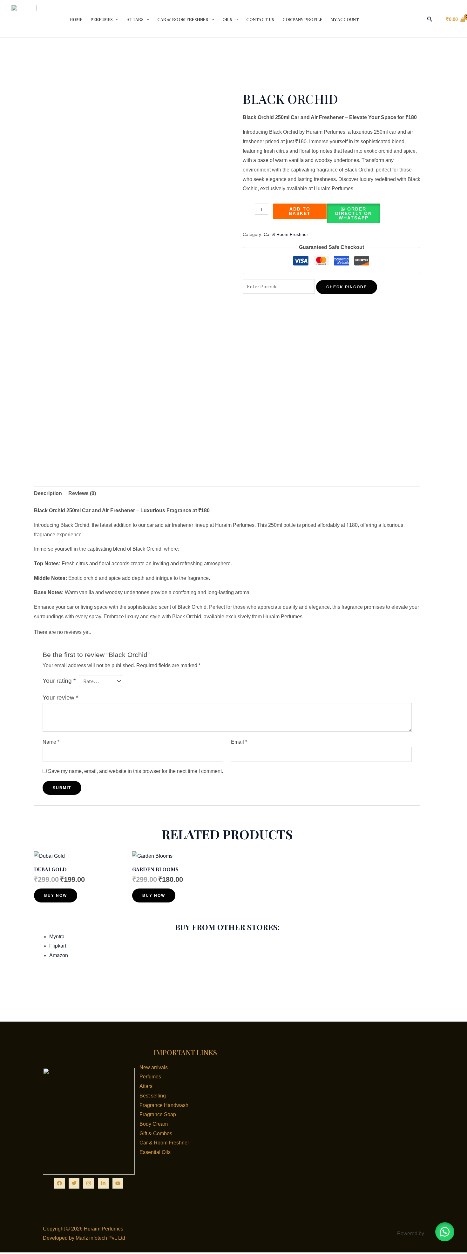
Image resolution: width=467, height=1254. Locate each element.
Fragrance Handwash (163, 1105)
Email (239, 742)
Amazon (58, 955)
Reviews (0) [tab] (82, 493)
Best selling (152, 1095)
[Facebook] (59, 1183)
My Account (345, 19)
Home (76, 19)
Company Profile (302, 19)
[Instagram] (88, 1183)
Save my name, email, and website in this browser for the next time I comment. (135, 771)
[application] (115, 19)
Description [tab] (48, 493)
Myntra (56, 936)
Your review (60, 697)
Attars (135, 19)
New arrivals (153, 1067)
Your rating (59, 680)
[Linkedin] (103, 1183)
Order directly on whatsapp (353, 213)
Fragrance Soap (157, 1114)
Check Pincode (346, 287)
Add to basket (300, 211)
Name (51, 742)
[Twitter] (74, 1183)
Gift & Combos (155, 1133)
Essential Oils (155, 1152)
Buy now (55, 895)
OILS (227, 19)
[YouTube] (117, 1183)
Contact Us (260, 19)
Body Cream (153, 1124)
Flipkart (57, 946)
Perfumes (102, 19)
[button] (430, 19)
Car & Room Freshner (182, 19)
